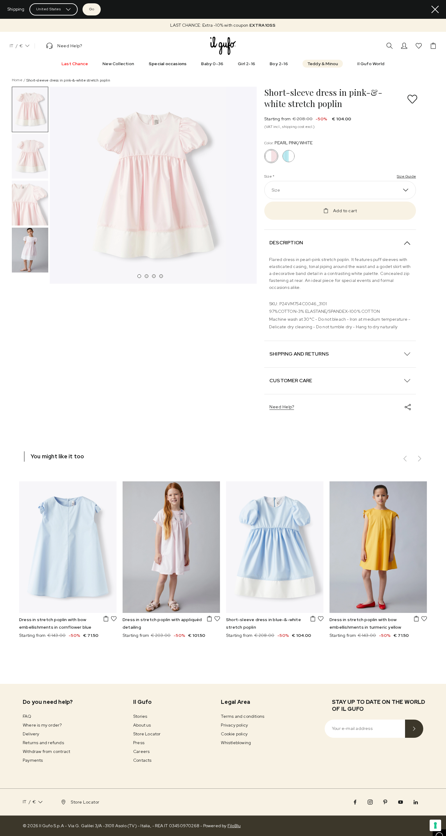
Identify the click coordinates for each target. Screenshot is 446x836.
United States (48, 9)
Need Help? (281, 407)
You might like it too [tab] (57, 456)
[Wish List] (419, 46)
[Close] (435, 9)
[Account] (404, 46)
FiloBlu (234, 825)
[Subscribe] (414, 729)
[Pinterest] (385, 802)
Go (91, 9)
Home (17, 80)
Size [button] (276, 190)
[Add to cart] (106, 618)
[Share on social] (408, 407)
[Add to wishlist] (412, 99)
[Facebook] (355, 802)
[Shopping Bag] (433, 46)
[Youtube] (400, 802)
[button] (223, 25)
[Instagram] (370, 802)
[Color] (289, 156)
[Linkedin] (415, 802)
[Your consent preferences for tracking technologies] (435, 825)
